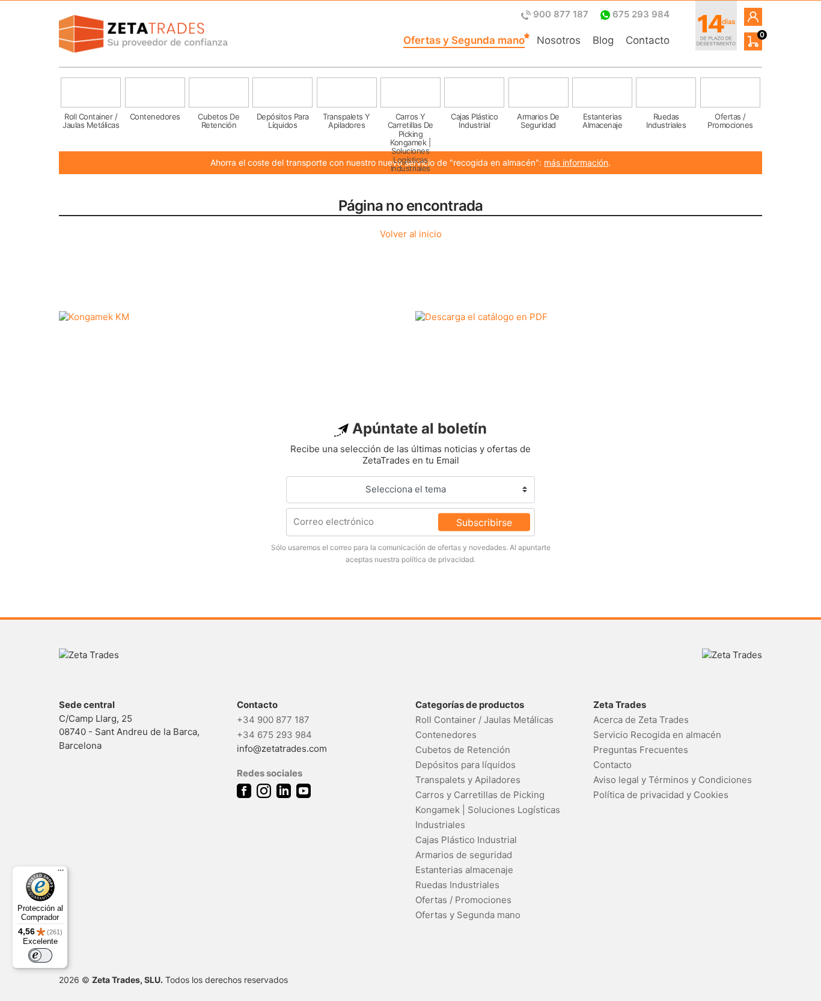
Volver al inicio (411, 234)
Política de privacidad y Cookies (660, 794)
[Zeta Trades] (143, 34)
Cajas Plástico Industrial (466, 839)
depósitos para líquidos (283, 121)
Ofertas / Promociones (463, 900)
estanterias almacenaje (602, 121)
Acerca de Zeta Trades (641, 719)
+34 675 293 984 (274, 734)
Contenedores (446, 734)
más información (576, 162)
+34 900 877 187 (273, 719)
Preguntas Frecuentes (640, 749)
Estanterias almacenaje (464, 869)
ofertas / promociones (730, 121)
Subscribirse (484, 522)
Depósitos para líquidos (465, 764)
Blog (603, 40)
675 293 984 (640, 14)
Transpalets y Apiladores (467, 779)
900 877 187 (561, 14)
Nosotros (559, 40)
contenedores (155, 116)
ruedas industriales (666, 121)
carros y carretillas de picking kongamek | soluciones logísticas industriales (410, 127)
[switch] (40, 955)
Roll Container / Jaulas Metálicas (484, 719)
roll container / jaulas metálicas (91, 121)
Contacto (648, 40)
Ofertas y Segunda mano (464, 40)
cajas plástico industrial (474, 121)
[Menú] (60, 873)
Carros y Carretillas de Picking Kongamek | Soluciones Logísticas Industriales (487, 809)
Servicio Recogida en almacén (657, 734)
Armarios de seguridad (463, 854)
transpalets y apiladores (346, 121)
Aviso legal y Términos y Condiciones (672, 779)
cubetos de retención (218, 121)
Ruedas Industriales (457, 885)
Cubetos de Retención (462, 749)
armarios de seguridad (538, 121)
